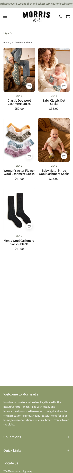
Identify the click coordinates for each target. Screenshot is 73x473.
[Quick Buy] (29, 86)
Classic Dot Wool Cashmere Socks (19, 102)
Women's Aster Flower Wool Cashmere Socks (19, 172)
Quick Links (12, 450)
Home (6, 42)
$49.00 (19, 178)
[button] (61, 16)
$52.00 (19, 108)
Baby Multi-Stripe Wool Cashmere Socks (54, 172)
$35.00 (54, 108)
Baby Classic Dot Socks (53, 102)
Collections (17, 42)
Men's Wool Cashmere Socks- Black (19, 242)
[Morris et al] (36, 16)
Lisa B (19, 96)
